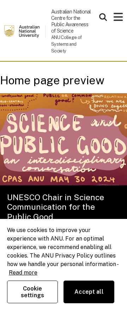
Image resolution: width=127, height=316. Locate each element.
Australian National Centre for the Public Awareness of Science (71, 21)
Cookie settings (32, 292)
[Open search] (103, 17)
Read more (23, 272)
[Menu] (118, 19)
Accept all (88, 291)
